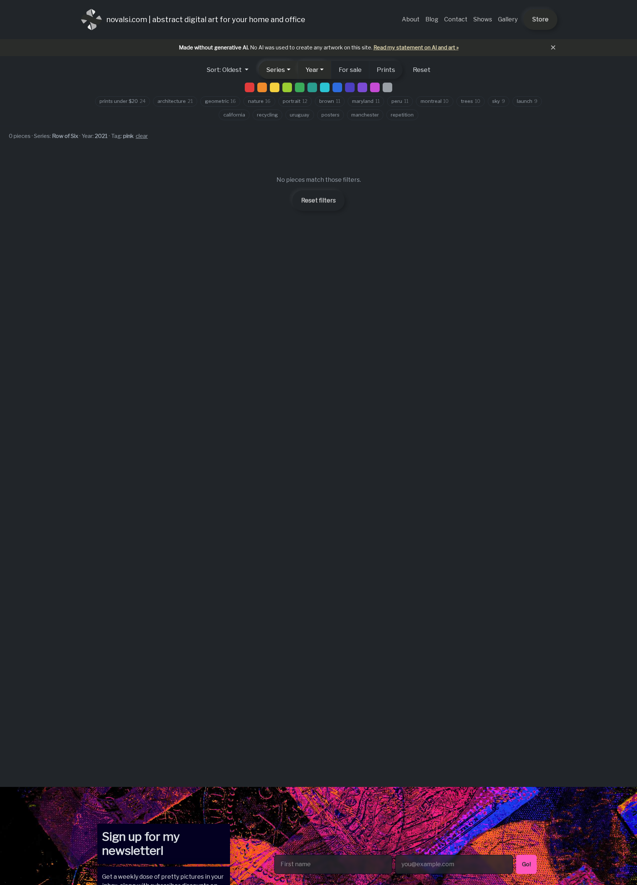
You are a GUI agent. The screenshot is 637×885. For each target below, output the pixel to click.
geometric (220, 101)
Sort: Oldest (224, 69)
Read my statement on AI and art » (416, 47)
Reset (422, 69)
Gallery (508, 19)
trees (470, 101)
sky (498, 101)
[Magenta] (375, 87)
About (411, 19)
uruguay (299, 115)
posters (330, 115)
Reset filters (318, 200)
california (234, 115)
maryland (366, 101)
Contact (455, 19)
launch (527, 101)
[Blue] (337, 87)
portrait (295, 101)
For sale (350, 69)
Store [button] (540, 19)
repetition (402, 115)
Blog (431, 19)
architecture (175, 101)
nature (259, 101)
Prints (386, 69)
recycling (267, 115)
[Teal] (312, 87)
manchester (365, 115)
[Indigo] (350, 87)
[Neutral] (387, 87)
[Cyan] (325, 87)
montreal (435, 101)
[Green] (299, 87)
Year (312, 69)
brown (329, 101)
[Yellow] (274, 87)
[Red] (249, 87)
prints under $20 (123, 101)
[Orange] (262, 87)
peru (399, 101)
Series (275, 69)
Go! (526, 864)
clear (142, 135)
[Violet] (362, 87)
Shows (482, 19)
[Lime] (287, 87)
